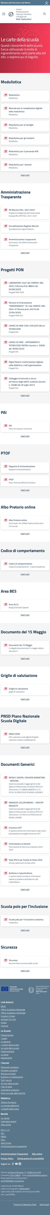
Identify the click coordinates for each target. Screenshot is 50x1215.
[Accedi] (46, 2)
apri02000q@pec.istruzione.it (12, 1180)
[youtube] (16, 1164)
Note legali (44, 1204)
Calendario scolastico (10, 1090)
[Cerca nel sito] (44, 14)
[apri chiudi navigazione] (3, 14)
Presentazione (7, 1035)
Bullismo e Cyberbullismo (12, 1077)
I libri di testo (6, 1086)
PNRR (3, 1136)
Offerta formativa (8, 1102)
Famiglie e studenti (9, 1070)
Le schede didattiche (10, 1105)
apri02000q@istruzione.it (37, 1175)
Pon (2, 1133)
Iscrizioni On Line (8, 1019)
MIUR (3, 1006)
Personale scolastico (10, 1067)
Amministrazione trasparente (14, 1146)
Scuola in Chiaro (8, 1016)
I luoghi (4, 1038)
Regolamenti (6, 1057)
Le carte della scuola (10, 1048)
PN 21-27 (5, 1130)
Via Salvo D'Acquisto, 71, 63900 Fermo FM (24, 1172)
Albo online (6, 1124)
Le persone (6, 1041)
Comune (4, 1025)
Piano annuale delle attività (13, 1093)
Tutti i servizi (6, 1080)
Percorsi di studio (8, 1073)
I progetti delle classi (10, 1108)
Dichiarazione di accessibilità (30, 1158)
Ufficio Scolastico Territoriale (13, 1012)
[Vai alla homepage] (11, 14)
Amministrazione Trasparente (14, 1153)
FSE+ (3, 1139)
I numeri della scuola (10, 1044)
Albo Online (6, 1143)
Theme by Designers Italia (24, 1204)
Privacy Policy (7, 1158)
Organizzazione (7, 1051)
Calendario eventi (8, 1121)
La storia (4, 1054)
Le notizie (5, 1118)
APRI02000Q (24, 1188)
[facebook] (13, 1164)
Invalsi (4, 1022)
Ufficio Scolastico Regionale (13, 1009)
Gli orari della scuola (9, 1083)
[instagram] (20, 1164)
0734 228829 (15, 1175)
